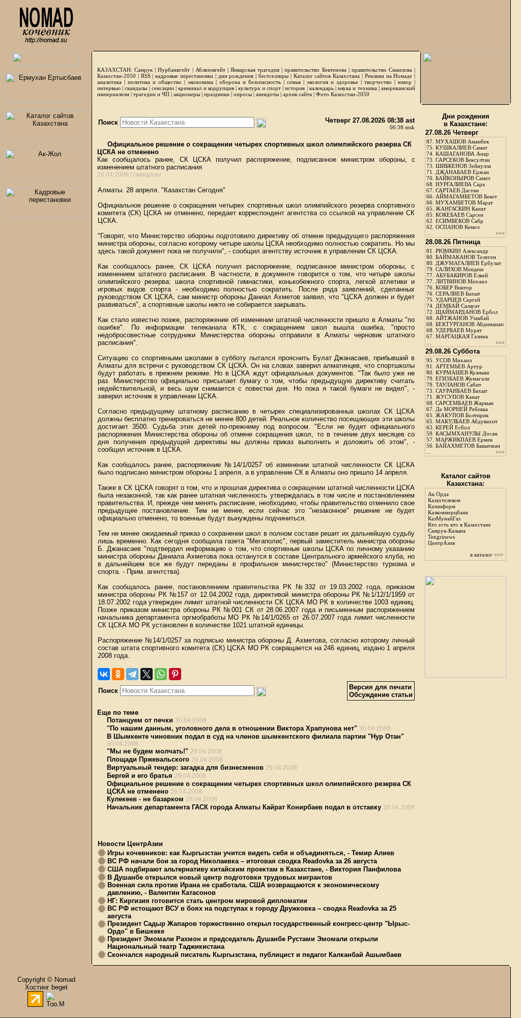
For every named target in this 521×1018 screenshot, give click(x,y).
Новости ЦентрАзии (130, 844)
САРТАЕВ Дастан (457, 190)
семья (294, 82)
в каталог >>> (486, 554)
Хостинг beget (46, 987)
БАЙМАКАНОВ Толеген (466, 257)
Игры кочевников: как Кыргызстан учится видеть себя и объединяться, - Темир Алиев (250, 853)
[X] (146, 674)
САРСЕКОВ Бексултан (463, 160)
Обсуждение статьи (381, 695)
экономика (200, 82)
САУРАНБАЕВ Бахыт (461, 391)
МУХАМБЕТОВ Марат (464, 202)
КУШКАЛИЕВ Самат (461, 147)
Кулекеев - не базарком (145, 799)
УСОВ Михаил (454, 360)
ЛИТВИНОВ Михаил (461, 281)
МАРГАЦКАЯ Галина (462, 336)
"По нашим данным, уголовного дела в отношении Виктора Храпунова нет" (232, 728)
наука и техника (357, 88)
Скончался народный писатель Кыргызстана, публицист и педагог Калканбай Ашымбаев (254, 954)
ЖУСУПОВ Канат (458, 397)
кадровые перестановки (184, 76)
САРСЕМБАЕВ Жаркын (465, 403)
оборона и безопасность (250, 82)
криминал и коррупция (206, 88)
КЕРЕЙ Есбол (453, 427)
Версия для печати (380, 687)
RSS (146, 76)
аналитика (109, 82)
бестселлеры (273, 76)
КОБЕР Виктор (454, 287)
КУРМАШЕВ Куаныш (462, 372)
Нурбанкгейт (174, 70)
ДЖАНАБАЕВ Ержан (462, 172)
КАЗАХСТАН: (114, 70)
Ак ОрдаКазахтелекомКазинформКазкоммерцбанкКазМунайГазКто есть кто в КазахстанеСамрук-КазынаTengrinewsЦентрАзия (459, 518)
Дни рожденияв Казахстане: (465, 120)
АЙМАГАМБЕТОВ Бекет (466, 196)
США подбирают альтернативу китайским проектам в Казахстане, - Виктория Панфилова (254, 869)
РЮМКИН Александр (462, 251)
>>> (500, 233)
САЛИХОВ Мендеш (459, 269)
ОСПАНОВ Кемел (457, 227)
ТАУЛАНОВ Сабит (458, 385)
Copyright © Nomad (46, 979)
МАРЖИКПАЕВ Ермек (464, 440)
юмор (405, 82)
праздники (216, 94)
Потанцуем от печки (140, 720)
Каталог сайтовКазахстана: (465, 479)
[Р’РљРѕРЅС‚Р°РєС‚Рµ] (104, 674)
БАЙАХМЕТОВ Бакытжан (468, 446)
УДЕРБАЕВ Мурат (459, 330)
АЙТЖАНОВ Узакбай (462, 318)
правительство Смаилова (382, 70)
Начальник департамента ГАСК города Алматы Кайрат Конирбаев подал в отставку (244, 807)
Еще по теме (117, 712)
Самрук (143, 70)
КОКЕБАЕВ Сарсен (459, 215)
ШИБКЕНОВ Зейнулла (463, 166)
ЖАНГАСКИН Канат (461, 209)
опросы (243, 94)
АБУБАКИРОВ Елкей (462, 275)
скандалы (136, 88)
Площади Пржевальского (148, 759)
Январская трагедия (254, 70)
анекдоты (267, 94)
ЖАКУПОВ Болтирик (462, 415)
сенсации (163, 88)
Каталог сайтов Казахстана (327, 76)
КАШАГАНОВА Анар (462, 154)
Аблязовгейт (210, 70)
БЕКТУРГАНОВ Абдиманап (470, 324)
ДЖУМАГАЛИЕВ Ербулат (468, 263)
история (295, 88)
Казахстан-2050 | (119, 76)
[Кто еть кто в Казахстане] (465, 675)
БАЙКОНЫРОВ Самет (463, 178)
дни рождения (236, 76)
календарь (321, 88)
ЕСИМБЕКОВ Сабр (459, 221)
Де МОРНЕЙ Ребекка (462, 409)
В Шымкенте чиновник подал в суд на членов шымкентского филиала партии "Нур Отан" (255, 736)
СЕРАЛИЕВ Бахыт (458, 293)
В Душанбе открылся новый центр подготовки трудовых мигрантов (219, 877)
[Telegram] (132, 674)
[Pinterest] (175, 674)
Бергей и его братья (139, 775)
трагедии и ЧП (151, 94)
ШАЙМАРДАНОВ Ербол (467, 312)
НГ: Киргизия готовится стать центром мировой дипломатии (207, 901)
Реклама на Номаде (389, 76)
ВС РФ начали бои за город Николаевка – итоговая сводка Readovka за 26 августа (242, 861)
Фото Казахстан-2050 (342, 94)
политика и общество (155, 82)
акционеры (186, 94)
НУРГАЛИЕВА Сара (460, 184)
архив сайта (297, 94)
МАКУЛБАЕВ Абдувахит (467, 421)
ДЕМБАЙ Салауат (458, 306)
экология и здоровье (332, 82)
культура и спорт (259, 88)
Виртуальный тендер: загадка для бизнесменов (185, 767)
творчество (378, 82)
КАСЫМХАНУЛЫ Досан (467, 433)
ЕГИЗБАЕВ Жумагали (462, 378)
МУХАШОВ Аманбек (462, 141)
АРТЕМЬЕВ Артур (459, 366)
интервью (109, 88)
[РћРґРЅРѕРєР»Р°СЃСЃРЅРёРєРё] (118, 674)
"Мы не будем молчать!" (147, 751)
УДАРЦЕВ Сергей (458, 300)
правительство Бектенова (315, 70)
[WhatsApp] (161, 674)
